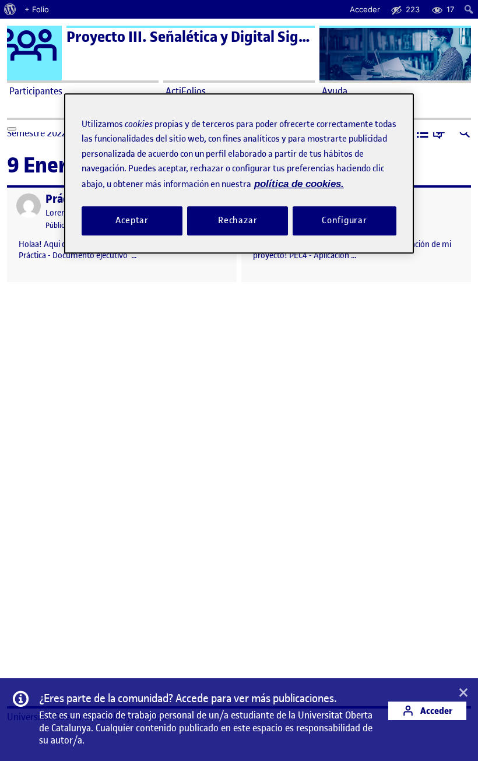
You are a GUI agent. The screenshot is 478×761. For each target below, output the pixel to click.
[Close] (11, 129)
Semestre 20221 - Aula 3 (55, 132)
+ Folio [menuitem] (36, 9)
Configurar (344, 221)
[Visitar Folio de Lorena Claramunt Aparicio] (28, 205)
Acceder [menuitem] (365, 9)
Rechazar (238, 221)
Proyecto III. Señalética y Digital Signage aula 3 (219, 37)
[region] (239, 173)
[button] (422, 134)
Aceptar (132, 221)
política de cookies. (299, 183)
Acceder (435, 710)
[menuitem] (10, 9)
